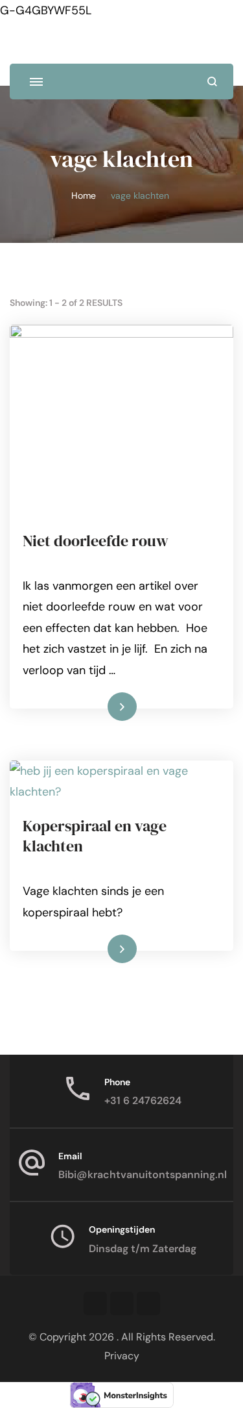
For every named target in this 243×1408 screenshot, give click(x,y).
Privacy (121, 1356)
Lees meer (102, 706)
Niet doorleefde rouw (95, 540)
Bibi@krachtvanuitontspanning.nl (142, 1174)
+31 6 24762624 (142, 1100)
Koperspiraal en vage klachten (95, 836)
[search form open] (212, 81)
